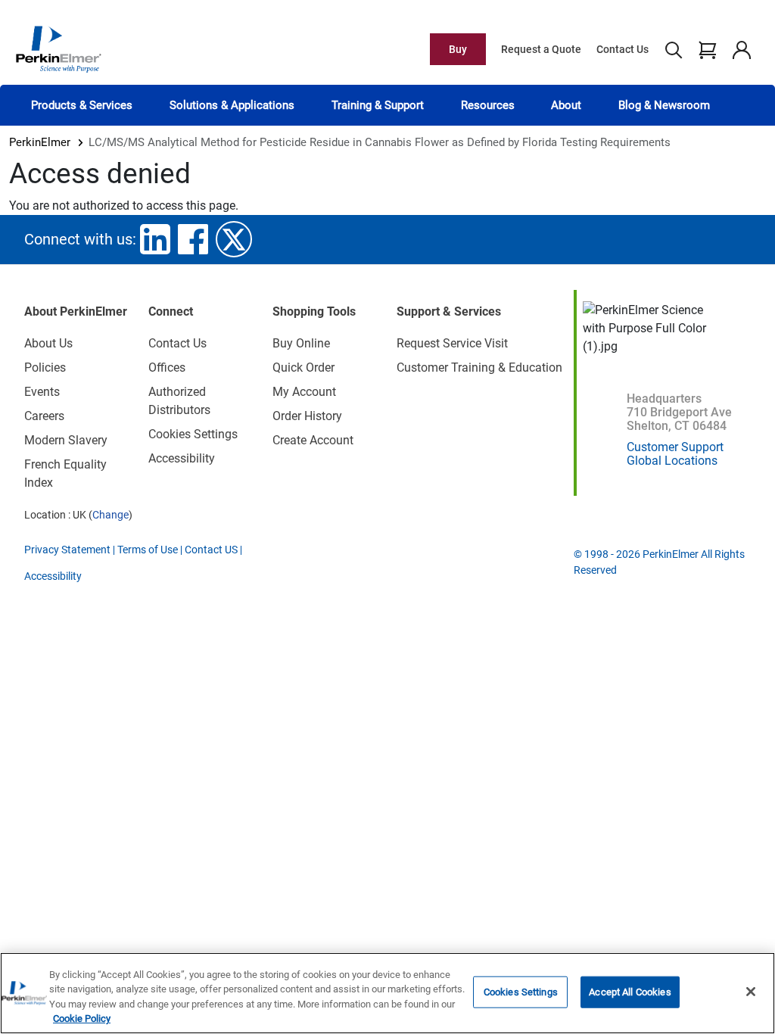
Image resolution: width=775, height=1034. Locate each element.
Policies (45, 367)
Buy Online (301, 343)
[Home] (58, 48)
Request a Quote (541, 49)
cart (707, 49)
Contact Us (622, 49)
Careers (44, 416)
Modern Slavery (65, 440)
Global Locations (672, 460)
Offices (166, 367)
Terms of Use (147, 549)
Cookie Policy (81, 1018)
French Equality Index (65, 473)
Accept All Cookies (630, 992)
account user (741, 49)
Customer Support (675, 447)
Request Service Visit (452, 343)
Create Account (312, 440)
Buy (458, 49)
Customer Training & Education (479, 367)
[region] (387, 993)
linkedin (155, 239)
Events (42, 392)
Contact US (211, 549)
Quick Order (303, 367)
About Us (48, 343)
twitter (234, 239)
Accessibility (181, 458)
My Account (304, 392)
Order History (307, 416)
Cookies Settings (521, 992)
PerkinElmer (39, 142)
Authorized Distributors (179, 401)
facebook (193, 239)
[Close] (750, 991)
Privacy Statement (67, 549)
